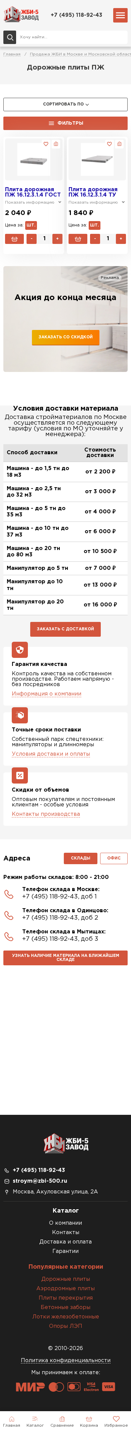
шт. (31, 225)
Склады (80, 858)
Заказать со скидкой (66, 337)
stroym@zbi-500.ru (40, 1181)
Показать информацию (29, 202)
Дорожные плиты (65, 1279)
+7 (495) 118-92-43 (76, 15)
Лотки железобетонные (65, 1316)
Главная (11, 54)
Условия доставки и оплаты (51, 754)
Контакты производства (46, 814)
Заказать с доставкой (65, 629)
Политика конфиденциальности (66, 1360)
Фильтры (70, 123)
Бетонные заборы (65, 1307)
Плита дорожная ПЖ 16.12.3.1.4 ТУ (93, 192)
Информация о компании (46, 694)
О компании (65, 1223)
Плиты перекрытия (66, 1298)
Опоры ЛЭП (65, 1326)
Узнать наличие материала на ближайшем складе (65, 958)
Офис (114, 858)
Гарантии (65, 1251)
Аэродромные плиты (65, 1288)
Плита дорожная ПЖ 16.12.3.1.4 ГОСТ (33, 192)
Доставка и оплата (65, 1242)
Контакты (65, 1232)
